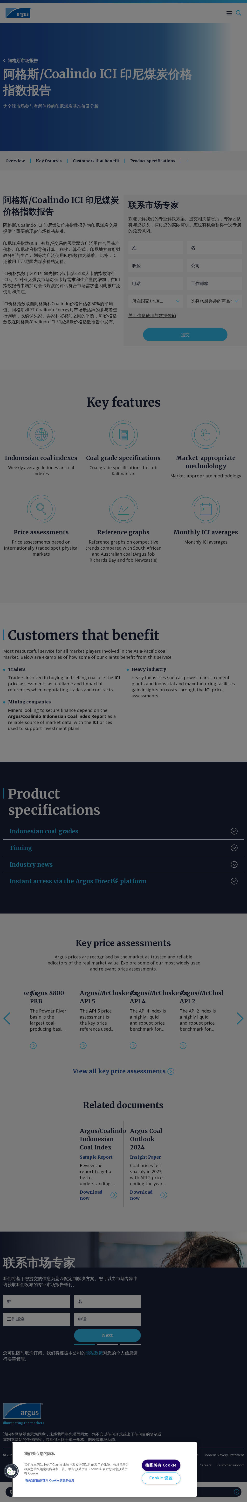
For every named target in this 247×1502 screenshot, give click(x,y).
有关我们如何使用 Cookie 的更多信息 (49, 1480)
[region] (104, 1469)
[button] (11, 1471)
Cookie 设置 (160, 1478)
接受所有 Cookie (161, 1465)
